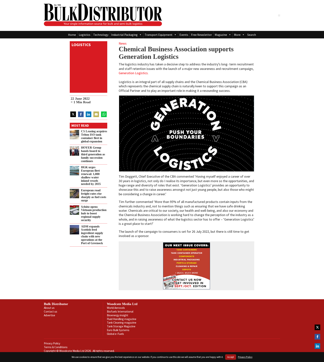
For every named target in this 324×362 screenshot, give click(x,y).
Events (183, 35)
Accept (230, 357)
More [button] (237, 35)
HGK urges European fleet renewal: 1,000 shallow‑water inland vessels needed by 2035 (91, 176)
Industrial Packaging (124, 35)
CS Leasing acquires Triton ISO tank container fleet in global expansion (94, 136)
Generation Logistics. (133, 73)
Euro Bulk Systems (118, 330)
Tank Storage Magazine (121, 326)
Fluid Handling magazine (121, 319)
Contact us (50, 311)
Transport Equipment (158, 35)
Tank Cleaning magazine (121, 322)
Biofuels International (120, 311)
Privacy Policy (52, 343)
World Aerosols (116, 308)
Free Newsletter (201, 35)
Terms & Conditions (56, 347)
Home (72, 35)
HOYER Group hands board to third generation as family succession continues (93, 154)
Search (251, 35)
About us (49, 308)
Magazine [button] (221, 35)
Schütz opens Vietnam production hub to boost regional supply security (93, 213)
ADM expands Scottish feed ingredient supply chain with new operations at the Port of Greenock (92, 235)
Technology (100, 35)
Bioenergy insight (117, 315)
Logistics (84, 35)
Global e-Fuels (115, 334)
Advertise (49, 315)
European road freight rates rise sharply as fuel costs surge (93, 195)
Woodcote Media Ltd (122, 304)
